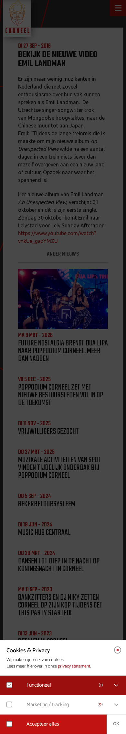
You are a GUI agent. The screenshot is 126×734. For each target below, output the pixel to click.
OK (116, 724)
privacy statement (74, 666)
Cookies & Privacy (28, 651)
